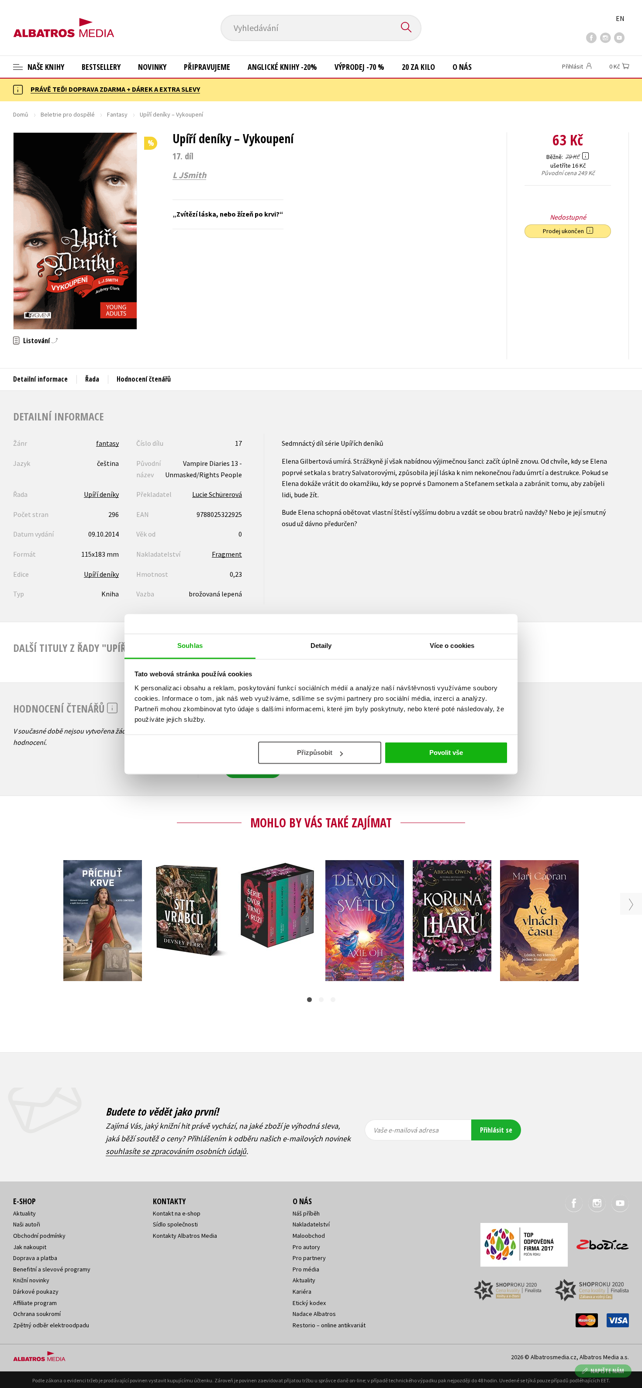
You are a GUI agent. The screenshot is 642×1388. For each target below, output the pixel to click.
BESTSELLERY (101, 67)
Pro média (306, 1269)
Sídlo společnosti (175, 1224)
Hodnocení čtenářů (144, 379)
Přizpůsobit (314, 752)
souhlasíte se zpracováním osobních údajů (176, 1151)
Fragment (227, 554)
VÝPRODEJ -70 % (359, 67)
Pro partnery (309, 1258)
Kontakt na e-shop (176, 1213)
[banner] (63, 20)
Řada (92, 379)
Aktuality (24, 1213)
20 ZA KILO (418, 67)
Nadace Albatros (314, 1314)
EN (620, 18)
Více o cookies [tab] (452, 645)
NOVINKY (152, 67)
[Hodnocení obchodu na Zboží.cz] (598, 1242)
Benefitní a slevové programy (51, 1269)
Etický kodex (309, 1303)
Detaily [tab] (321, 645)
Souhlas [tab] (190, 645)
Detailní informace (40, 379)
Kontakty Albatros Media (185, 1236)
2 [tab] (321, 999)
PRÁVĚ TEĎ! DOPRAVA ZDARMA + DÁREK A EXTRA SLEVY (115, 89)
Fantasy (117, 114)
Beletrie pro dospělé (68, 114)
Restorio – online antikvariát (329, 1325)
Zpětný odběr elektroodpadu (51, 1325)
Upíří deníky (101, 494)
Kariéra (302, 1291)
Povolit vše (446, 752)
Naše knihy (45, 67)
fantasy (107, 443)
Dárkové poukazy (36, 1291)
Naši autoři (26, 1224)
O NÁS (462, 67)
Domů (20, 114)
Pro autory (306, 1247)
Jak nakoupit (29, 1247)
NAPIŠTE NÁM (607, 1371)
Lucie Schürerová (217, 494)
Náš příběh (306, 1213)
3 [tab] (333, 999)
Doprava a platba (35, 1258)
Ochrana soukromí (37, 1314)
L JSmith (189, 175)
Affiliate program (35, 1303)
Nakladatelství (311, 1224)
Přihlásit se (496, 1130)
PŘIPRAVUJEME (207, 67)
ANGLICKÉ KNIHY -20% (282, 67)
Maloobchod (309, 1236)
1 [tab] (309, 999)
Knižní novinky (31, 1280)
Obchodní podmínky (39, 1236)
